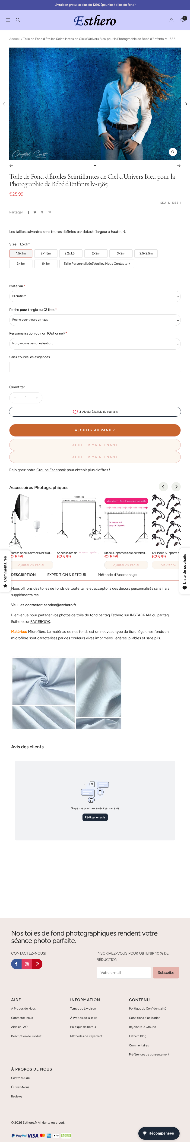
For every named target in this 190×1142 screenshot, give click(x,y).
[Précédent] (11, 165)
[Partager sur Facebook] (28, 212)
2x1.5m (46, 253)
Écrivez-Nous (20, 1087)
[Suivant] (179, 165)
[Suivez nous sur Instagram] (27, 964)
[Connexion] (171, 20)
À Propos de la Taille (83, 1018)
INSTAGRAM (140, 615)
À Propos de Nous (23, 1008)
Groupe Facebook (51, 470)
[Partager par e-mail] (49, 212)
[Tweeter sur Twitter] (42, 212)
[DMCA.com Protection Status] (66, 1136)
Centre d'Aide (20, 1078)
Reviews (16, 1096)
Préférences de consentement (149, 1054)
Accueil (14, 39)
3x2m (121, 253)
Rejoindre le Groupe (142, 1027)
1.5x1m (21, 253)
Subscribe (166, 972)
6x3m (46, 264)
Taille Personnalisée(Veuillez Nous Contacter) (97, 264)
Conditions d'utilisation (144, 1018)
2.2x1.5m (71, 253)
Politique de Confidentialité (147, 1008)
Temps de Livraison (83, 1008)
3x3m (21, 264)
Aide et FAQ (19, 1027)
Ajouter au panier (31, 564)
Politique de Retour (83, 1027)
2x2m (96, 253)
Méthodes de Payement (86, 1036)
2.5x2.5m (146, 253)
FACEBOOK (40, 621)
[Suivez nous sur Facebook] (16, 964)
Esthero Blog (137, 1036)
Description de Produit (26, 1036)
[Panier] (181, 20)
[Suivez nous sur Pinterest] (37, 964)
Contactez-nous (22, 1018)
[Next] (186, 104)
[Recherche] (18, 20)
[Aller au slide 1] (95, 165)
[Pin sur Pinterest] (35, 212)
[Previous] (163, 486)
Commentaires (139, 1045)
